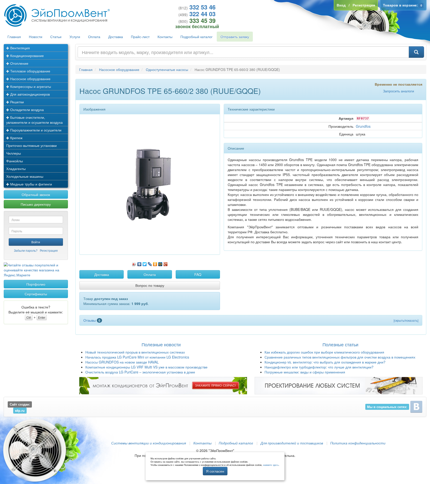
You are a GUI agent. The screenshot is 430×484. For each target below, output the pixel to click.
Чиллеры (13, 153)
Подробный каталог (196, 36)
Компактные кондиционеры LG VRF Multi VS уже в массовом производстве (146, 366)
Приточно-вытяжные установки (31, 145)
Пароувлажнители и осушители (35, 129)
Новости (35, 36)
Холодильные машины (24, 176)
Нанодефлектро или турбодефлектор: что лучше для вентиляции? (319, 366)
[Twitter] (144, 263)
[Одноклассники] (155, 263)
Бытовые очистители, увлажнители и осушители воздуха (34, 120)
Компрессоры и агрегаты (30, 86)
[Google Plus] (165, 263)
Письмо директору (36, 204)
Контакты (165, 36)
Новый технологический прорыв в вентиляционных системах (135, 352)
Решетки (16, 101)
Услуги (74, 36)
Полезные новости (161, 344)
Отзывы (91, 320)
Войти (35, 242)
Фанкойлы (14, 160)
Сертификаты (36, 293)
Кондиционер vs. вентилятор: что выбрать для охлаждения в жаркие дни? (325, 362)
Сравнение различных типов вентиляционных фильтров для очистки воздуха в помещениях (340, 357)
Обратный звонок (36, 194)
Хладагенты (16, 168)
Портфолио (35, 284)
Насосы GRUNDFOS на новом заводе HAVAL (122, 362)
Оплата (94, 36)
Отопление (18, 63)
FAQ (197, 274)
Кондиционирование (26, 55)
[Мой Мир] (160, 263)
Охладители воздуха (26, 109)
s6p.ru (20, 410)
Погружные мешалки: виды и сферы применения (305, 371)
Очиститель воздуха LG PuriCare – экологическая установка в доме (140, 371)
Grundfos (363, 126)
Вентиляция (19, 47)
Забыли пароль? (26, 250)
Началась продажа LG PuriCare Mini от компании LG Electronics (137, 357)
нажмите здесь (271, 465)
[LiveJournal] (150, 263)
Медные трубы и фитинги (30, 184)
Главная (14, 36)
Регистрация (49, 250)
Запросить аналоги (398, 90)
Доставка (115, 36)
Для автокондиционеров (29, 94)
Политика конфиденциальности (357, 442)
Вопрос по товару (149, 285)
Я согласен (215, 471)
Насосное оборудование (30, 78)
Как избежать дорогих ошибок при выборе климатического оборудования (324, 352)
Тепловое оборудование (29, 70)
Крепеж (15, 137)
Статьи (55, 36)
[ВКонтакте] (139, 263)
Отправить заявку (234, 36)
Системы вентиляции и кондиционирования (148, 442)
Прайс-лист (140, 36)
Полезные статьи (340, 344)
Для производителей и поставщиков (292, 442)
